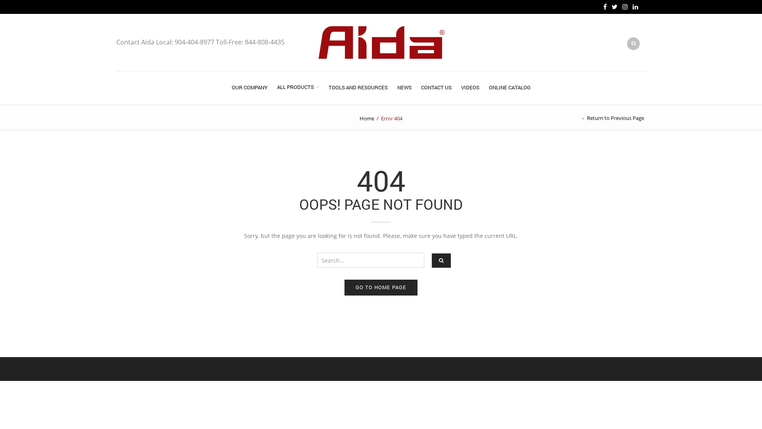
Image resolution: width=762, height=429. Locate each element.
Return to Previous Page (615, 118)
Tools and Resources (358, 87)
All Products (295, 87)
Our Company (249, 87)
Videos (470, 87)
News (404, 87)
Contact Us (436, 87)
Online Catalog (510, 87)
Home (367, 118)
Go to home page (381, 287)
